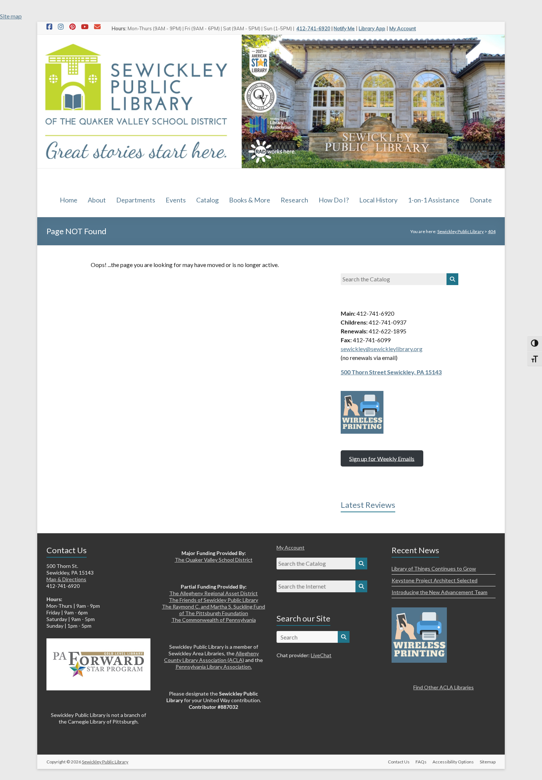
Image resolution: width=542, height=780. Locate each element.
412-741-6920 (313, 28)
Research (294, 200)
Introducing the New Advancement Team (439, 592)
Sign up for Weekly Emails (381, 458)
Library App (372, 28)
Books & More (249, 200)
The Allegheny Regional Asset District (213, 593)
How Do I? (334, 200)
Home (68, 200)
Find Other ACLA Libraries (443, 687)
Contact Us (399, 762)
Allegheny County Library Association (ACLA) (211, 656)
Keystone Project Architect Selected (434, 580)
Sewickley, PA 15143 (414, 371)
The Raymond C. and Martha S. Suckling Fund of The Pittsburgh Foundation (213, 609)
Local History (378, 200)
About (97, 200)
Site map (11, 16)
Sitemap (488, 762)
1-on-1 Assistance (433, 200)
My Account (402, 28)
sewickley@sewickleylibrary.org (382, 348)
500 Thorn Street (364, 371)
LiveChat (321, 655)
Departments (135, 200)
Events (176, 200)
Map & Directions (66, 579)
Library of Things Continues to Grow (434, 568)
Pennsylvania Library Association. (214, 666)
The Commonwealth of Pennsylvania (213, 620)
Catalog (207, 200)
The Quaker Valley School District (214, 560)
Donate (481, 200)
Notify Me (344, 28)
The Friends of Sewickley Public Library (213, 600)
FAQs (421, 762)
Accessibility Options (453, 762)
